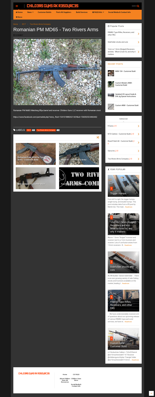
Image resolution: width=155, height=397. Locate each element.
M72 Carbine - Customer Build (31, 184)
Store (19, 17)
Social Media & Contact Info (119, 12)
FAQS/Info (98, 12)
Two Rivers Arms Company (40, 24)
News (29, 12)
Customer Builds (44, 12)
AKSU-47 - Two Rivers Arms (73, 160)
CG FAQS (76, 374)
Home (20, 12)
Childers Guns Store (76, 379)
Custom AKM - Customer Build (126, 105)
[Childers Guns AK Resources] (53, 7)
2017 (24, 24)
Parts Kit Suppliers (63, 12)
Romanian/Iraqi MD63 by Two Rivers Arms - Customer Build (34, 158)
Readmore (128, 207)
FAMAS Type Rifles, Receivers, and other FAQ (121, 305)
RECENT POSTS (115, 64)
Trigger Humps (118, 193)
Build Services (82, 12)
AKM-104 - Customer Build (125, 71)
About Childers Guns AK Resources (65, 380)
